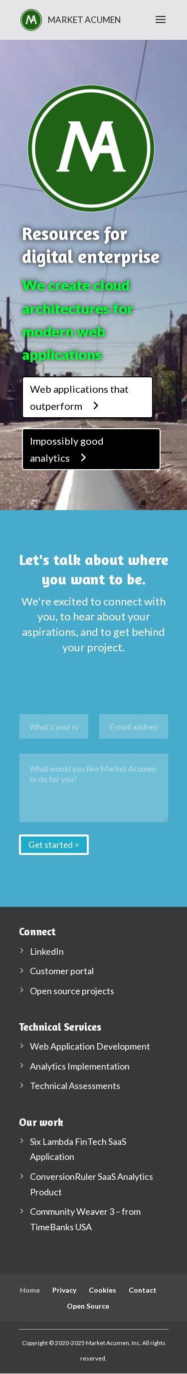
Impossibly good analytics (67, 449)
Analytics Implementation (80, 1066)
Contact (143, 1290)
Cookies (102, 1290)
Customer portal (62, 970)
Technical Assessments (75, 1085)
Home (30, 1290)
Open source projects (72, 990)
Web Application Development (90, 1046)
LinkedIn (47, 951)
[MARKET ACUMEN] (31, 18)
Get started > (53, 844)
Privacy (64, 1290)
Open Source (88, 1306)
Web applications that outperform (79, 397)
